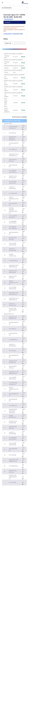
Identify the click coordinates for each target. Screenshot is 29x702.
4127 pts (23, 371)
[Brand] (25, 3)
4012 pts (23, 377)
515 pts (23, 470)
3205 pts (23, 209)
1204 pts (23, 454)
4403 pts (23, 181)
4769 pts (23, 360)
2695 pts (23, 248)
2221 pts (23, 259)
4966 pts (23, 159)
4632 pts (23, 366)
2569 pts (23, 426)
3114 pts (23, 215)
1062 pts (23, 459)
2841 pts (23, 421)
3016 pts (23, 221)
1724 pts (23, 281)
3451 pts (23, 399)
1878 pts (23, 270)
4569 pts (23, 170)
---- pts (23, 309)
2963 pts (23, 415)
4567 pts (23, 175)
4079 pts (23, 192)
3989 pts (23, 382)
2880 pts (23, 232)
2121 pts (23, 265)
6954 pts (23, 316)
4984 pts (23, 153)
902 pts (23, 292)
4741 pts (23, 164)
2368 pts (23, 254)
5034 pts (23, 338)
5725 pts (23, 333)
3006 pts (23, 410)
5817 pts (23, 132)
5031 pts (23, 344)
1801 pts (23, 437)
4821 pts (23, 355)
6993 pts (23, 126)
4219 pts (23, 186)
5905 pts (23, 327)
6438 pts (23, 322)
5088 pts (23, 143)
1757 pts (23, 276)
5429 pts (23, 137)
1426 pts (23, 443)
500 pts (23, 303)
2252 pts (23, 432)
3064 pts (23, 404)
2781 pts (23, 237)
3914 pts (23, 388)
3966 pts (23, 197)
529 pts (23, 465)
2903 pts (23, 226)
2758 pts (23, 243)
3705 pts (23, 393)
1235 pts (23, 448)
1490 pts (23, 287)
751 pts (23, 298)
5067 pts (23, 148)
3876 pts (23, 203)
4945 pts (23, 349)
